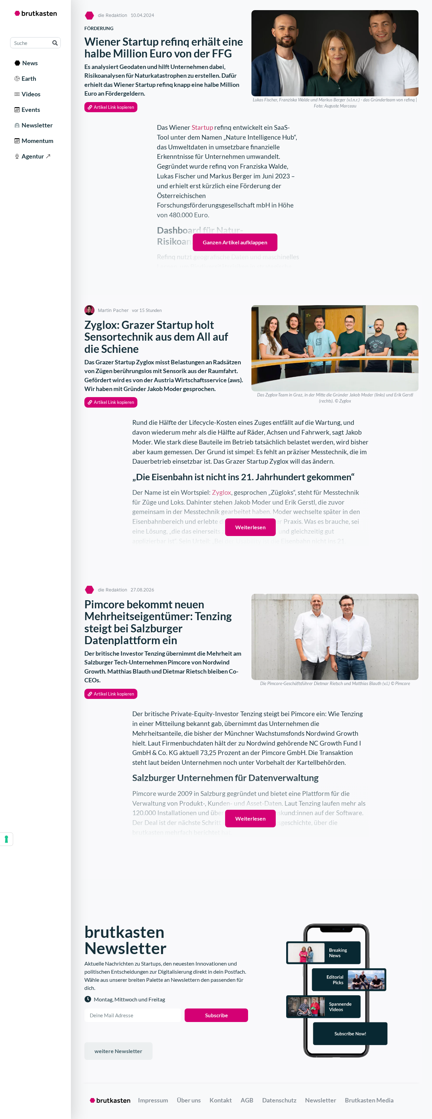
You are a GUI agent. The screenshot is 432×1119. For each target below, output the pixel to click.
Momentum (36, 140)
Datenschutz (279, 1100)
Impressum (153, 1100)
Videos (30, 94)
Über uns (189, 1100)
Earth (28, 78)
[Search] (54, 43)
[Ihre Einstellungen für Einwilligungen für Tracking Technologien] (6, 839)
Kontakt (221, 1100)
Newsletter (36, 125)
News (29, 63)
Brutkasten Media (369, 1100)
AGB (247, 1100)
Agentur (32, 156)
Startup (202, 127)
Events (30, 109)
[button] (110, 107)
